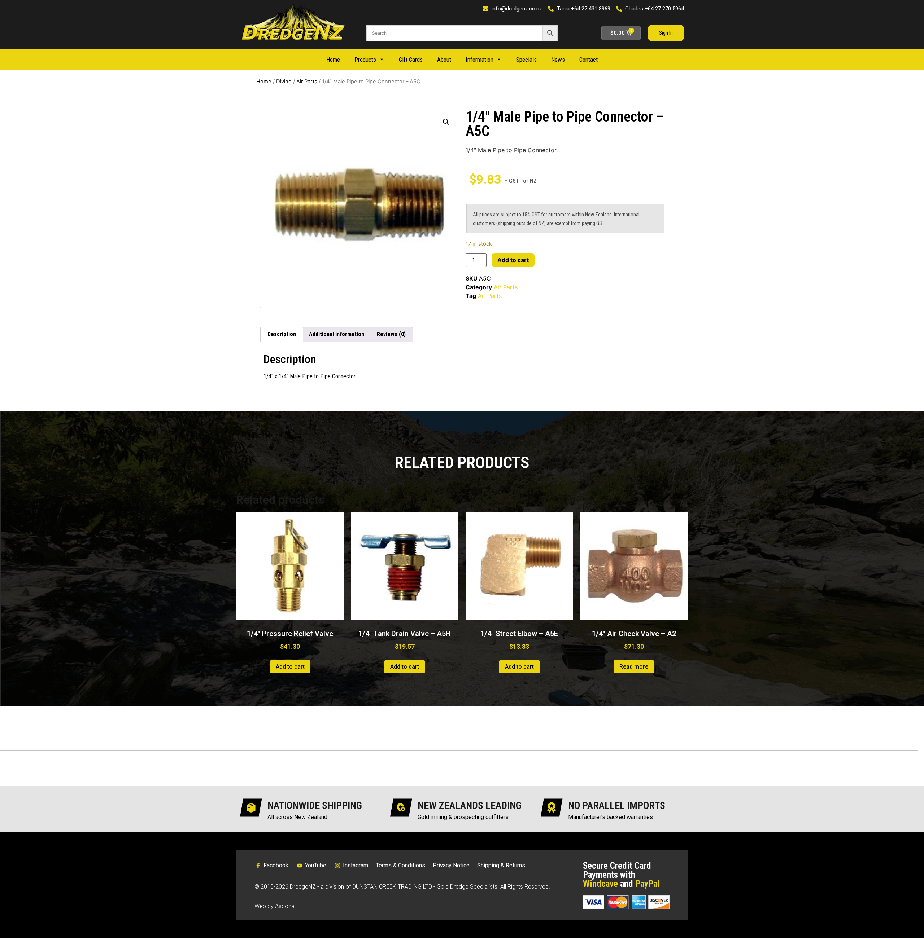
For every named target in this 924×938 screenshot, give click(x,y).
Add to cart (513, 260)
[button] (446, 121)
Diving (284, 81)
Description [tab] (281, 334)
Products (365, 59)
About (444, 59)
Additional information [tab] (336, 334)
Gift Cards (411, 59)
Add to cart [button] (290, 666)
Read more (633, 666)
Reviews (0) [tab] (391, 334)
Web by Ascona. (275, 906)
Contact (588, 59)
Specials (526, 59)
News (558, 59)
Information (479, 59)
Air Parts (306, 81)
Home (333, 59)
